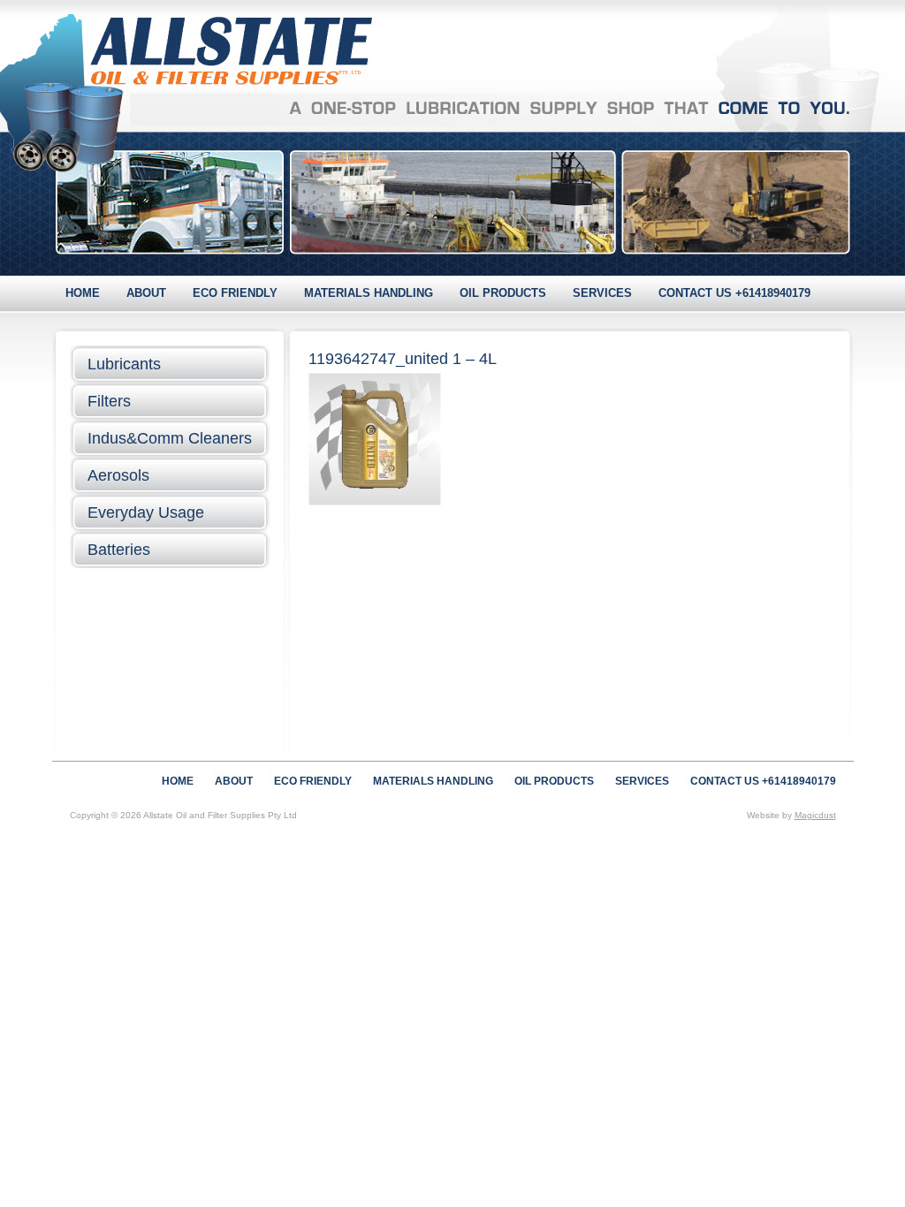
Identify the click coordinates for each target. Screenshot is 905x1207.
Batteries (118, 549)
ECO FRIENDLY (235, 293)
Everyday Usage (145, 512)
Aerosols (118, 475)
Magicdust (815, 815)
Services (602, 293)
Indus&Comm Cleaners (169, 438)
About (146, 293)
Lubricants (124, 364)
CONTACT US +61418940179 (734, 293)
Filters (109, 401)
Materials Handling (368, 293)
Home (82, 293)
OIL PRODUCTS (503, 293)
